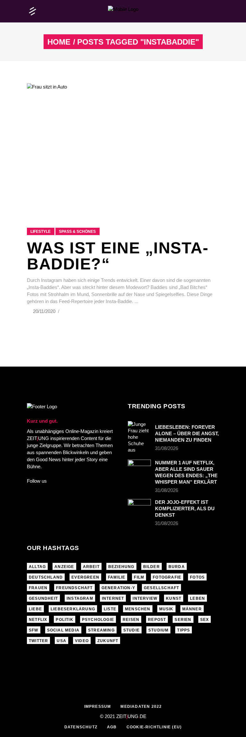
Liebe (35, 609)
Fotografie (167, 577)
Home (58, 42)
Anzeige (64, 566)
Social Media (63, 630)
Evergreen (85, 577)
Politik (64, 619)
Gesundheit (43, 598)
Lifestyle (40, 231)
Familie (116, 577)
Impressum (97, 706)
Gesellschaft (161, 588)
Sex (204, 619)
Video (82, 641)
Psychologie (98, 619)
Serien (183, 619)
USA (61, 641)
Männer (192, 609)
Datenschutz (80, 727)
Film (139, 577)
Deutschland (46, 577)
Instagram (80, 598)
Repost (157, 619)
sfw (33, 630)
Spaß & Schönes (77, 231)
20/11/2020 (45, 311)
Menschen (138, 609)
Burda (176, 566)
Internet (113, 598)
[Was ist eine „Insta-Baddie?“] (123, 147)
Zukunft (107, 641)
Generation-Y (118, 588)
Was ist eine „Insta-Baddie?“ (118, 256)
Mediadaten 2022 (141, 706)
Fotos (197, 577)
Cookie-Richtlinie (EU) (154, 727)
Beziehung (121, 566)
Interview (145, 598)
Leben (197, 598)
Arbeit (91, 566)
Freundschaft (74, 588)
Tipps (183, 630)
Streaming (101, 630)
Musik (166, 609)
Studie (131, 630)
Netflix (38, 619)
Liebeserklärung (73, 609)
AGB (112, 727)
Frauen (38, 588)
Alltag (37, 566)
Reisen (131, 619)
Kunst (173, 598)
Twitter (38, 641)
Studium (158, 630)
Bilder (151, 566)
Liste (110, 609)
